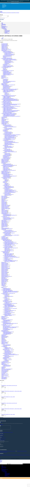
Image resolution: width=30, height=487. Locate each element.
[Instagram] (0, 448)
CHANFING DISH (5, 71)
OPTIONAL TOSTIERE (8, 359)
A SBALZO (6, 179)
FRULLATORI (5, 80)
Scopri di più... (1, 424)
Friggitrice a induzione (4, 200)
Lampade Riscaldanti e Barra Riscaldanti (7, 228)
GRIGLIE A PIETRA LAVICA (7, 150)
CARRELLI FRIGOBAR (6, 105)
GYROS (4, 152)
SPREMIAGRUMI (5, 82)
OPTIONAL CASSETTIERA (8, 194)
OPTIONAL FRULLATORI (8, 352)
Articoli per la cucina (7, 30)
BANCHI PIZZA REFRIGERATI (7, 174)
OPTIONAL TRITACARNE (8, 249)
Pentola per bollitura (4, 316)
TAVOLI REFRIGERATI (6, 289)
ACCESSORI (5, 67)
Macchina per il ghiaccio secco (5, 267)
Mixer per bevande (4, 282)
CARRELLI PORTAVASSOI (7, 103)
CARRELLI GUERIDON (6, 97)
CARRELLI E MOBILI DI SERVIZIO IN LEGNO (8, 95)
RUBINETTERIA (5, 185)
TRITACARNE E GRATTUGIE (7, 247)
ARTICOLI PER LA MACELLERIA (6, 58)
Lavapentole (3, 236)
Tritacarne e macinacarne (5, 374)
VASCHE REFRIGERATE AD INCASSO (8, 115)
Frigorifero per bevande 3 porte (5, 208)
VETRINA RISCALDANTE (7, 169)
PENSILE (4, 182)
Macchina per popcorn (4, 270)
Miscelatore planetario (4, 281)
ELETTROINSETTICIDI (6, 64)
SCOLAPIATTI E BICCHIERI (7, 112)
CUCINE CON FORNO (8, 128)
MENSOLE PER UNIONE (6, 101)
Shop (2, 23)
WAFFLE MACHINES (6, 158)
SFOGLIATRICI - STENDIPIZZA (9, 261)
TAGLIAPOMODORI (6, 329)
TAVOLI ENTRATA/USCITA (7, 235)
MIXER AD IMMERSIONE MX (9, 305)
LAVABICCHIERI (7, 233)
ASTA (5, 92)
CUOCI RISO (5, 130)
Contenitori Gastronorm (4, 123)
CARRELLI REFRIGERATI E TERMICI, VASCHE (8, 113)
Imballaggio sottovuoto (4, 223)
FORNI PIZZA (5, 140)
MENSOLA (4, 181)
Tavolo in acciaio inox (4, 370)
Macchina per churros (4, 263)
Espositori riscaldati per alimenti (5, 171)
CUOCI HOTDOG (5, 129)
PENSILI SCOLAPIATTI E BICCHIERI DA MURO (10, 111)
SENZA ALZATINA (7, 195)
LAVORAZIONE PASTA (5, 251)
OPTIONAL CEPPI (7, 62)
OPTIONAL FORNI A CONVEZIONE (10, 138)
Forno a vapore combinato (5, 197)
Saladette (3, 338)
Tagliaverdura (3, 367)
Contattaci (4, 5)
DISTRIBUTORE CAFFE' (6, 72)
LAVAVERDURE (5, 300)
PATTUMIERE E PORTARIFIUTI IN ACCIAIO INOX (10, 291)
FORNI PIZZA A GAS (8, 143)
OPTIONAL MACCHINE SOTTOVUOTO (10, 303)
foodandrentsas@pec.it (2, 439)
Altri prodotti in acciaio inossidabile (6, 49)
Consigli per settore (4, 28)
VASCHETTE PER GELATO (7, 57)
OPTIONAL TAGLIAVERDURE (9, 312)
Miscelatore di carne (4, 280)
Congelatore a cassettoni (5, 121)
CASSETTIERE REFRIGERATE (7, 333)
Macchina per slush (4, 271)
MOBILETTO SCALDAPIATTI (7, 166)
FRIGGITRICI (5, 145)
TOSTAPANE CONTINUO (6, 157)
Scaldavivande (3, 339)
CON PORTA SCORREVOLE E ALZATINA (10, 191)
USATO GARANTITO (5, 375)
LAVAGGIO (3, 229)
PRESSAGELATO (5, 355)
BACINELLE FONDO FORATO (9, 52)
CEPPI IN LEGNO (7, 60)
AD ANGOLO (6, 188)
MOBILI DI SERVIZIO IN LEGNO (7, 98)
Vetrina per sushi (4, 377)
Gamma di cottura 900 (4, 212)
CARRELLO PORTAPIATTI (7, 109)
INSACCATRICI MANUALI (7, 240)
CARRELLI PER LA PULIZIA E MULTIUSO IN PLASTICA (11, 106)
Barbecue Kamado (4, 83)
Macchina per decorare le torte (5, 266)
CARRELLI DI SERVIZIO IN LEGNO (8, 96)
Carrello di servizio (4, 117)
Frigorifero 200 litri (4, 202)
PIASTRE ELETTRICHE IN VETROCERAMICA (11, 354)
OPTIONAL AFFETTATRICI (8, 296)
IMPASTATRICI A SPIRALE (8, 254)
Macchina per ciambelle (4, 264)
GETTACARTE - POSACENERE (7, 290)
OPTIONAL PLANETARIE (8, 258)
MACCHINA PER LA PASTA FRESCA (8, 255)
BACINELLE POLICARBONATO (9, 54)
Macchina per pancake (4, 269)
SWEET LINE (3, 364)
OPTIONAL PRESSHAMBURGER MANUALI (11, 243)
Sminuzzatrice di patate (4, 343)
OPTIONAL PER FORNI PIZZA (9, 144)
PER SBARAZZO (5, 85)
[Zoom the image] (15, 422)
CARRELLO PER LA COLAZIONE (8, 90)
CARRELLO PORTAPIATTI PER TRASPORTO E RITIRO (11, 110)
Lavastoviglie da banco (4, 238)
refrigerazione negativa (4, 336)
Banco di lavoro (4, 76)
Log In (3, 7)
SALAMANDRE (5, 156)
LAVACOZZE (6, 307)
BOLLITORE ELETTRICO (6, 124)
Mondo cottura (3, 283)
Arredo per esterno (7, 33)
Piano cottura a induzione (5, 317)
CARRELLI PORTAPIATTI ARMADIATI (8, 107)
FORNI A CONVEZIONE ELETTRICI (10, 137)
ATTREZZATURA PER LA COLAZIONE (7, 70)
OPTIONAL (3, 285)
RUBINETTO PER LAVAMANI (9, 187)
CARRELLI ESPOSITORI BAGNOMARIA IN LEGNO (10, 99)
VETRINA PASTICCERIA (6, 218)
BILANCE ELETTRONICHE (7, 55)
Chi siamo (4, 4)
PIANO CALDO (5, 167)
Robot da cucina (4, 337)
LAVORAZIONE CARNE (5, 239)
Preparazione (3, 324)
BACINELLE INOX (7, 53)
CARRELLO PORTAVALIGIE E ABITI (8, 91)
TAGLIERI (6, 63)
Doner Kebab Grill (4, 162)
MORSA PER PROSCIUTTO (7, 56)
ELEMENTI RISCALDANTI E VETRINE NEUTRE (8, 165)
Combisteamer (3, 119)
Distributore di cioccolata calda (5, 161)
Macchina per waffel (4, 273)
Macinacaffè (3, 277)
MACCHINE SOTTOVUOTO (7, 301)
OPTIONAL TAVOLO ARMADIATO (9, 192)
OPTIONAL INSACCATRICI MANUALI (10, 242)
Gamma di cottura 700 (4, 211)
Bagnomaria (3, 75)
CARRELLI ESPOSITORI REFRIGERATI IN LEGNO (10, 100)
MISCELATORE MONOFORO (9, 186)
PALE (4, 68)
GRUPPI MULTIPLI (7, 351)
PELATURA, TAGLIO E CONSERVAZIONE (7, 293)
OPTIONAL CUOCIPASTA (8, 133)
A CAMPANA (6, 302)
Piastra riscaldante (4, 318)
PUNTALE (6, 94)
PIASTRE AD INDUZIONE (6, 155)
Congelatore (3, 120)
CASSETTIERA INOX (6, 175)
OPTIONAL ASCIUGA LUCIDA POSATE (10, 231)
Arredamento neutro (7, 31)
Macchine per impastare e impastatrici (6, 276)
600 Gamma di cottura (4, 43)
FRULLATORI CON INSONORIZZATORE (9, 81)
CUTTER (4, 297)
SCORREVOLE (7, 184)
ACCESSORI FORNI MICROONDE (9, 139)
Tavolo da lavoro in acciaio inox (5, 369)
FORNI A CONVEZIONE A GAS (9, 136)
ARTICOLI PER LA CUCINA (5, 50)
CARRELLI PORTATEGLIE (7, 102)
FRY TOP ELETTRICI (8, 149)
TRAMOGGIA (5, 292)
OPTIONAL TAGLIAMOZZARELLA (10, 310)
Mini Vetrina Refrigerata (5, 279)
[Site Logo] (9, 12)
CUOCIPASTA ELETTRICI (8, 132)
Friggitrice (3, 199)
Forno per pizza (3, 198)
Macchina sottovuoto (4, 275)
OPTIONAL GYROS (7, 154)
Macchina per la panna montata (5, 268)
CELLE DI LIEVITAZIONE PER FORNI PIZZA (11, 142)
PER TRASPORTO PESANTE (7, 86)
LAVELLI (4, 178)
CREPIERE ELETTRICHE (8, 348)
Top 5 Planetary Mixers (4, 373)
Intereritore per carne (4, 226)
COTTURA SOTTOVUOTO (7, 125)
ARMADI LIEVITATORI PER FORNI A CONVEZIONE (12, 134)
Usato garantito (3, 27)
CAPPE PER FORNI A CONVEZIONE (10, 135)
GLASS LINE (3, 216)
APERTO (6, 180)
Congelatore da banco (4, 122)
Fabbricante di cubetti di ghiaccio (6, 172)
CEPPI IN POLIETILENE (8, 61)
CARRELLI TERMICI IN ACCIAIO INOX (8, 114)
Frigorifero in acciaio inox (5, 206)
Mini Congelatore (4, 278)
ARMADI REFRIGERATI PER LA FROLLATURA (10, 323)
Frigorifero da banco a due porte (5, 205)
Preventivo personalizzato (4, 26)
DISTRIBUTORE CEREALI (7, 73)
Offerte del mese (4, 284)
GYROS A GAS (7, 153)
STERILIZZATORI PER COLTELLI (8, 66)
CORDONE (6, 93)
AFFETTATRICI (5, 294)
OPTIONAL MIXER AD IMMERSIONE (10, 306)
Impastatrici (6, 32)
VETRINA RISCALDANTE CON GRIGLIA (9, 170)
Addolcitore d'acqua (4, 46)
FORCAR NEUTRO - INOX (5, 177)
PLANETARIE (7, 259)
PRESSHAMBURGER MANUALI (9, 244)
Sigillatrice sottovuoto (4, 342)
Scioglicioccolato (4, 340)
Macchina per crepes (4, 265)
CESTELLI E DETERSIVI (6, 232)
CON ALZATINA (7, 193)
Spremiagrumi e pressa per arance (6, 362)
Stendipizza (3, 363)
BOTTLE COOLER (5, 217)
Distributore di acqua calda (5, 160)
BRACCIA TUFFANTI (6, 326)
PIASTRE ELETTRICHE (6, 353)
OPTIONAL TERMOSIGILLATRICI (9, 314)
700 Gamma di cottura (4, 44)
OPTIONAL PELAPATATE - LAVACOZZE (10, 308)
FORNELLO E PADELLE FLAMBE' (8, 74)
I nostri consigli (5, 471)
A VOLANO (6, 295)
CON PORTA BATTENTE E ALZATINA (10, 190)
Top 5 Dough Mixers (4, 371)
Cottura (6, 29)
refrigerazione (3, 335)
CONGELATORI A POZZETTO (7, 164)
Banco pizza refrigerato (4, 77)
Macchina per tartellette (4, 272)
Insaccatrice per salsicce (4, 225)
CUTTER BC (6, 298)
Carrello (4, 6)
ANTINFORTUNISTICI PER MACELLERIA (9, 59)
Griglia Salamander (4, 221)
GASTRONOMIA (4, 213)
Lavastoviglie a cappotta (5, 237)
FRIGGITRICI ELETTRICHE (8, 146)
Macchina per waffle (4, 274)
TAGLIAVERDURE (7, 313)
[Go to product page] (16, 383)
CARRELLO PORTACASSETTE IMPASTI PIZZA (9, 108)
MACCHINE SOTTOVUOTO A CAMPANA (9, 327)
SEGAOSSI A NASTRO (8, 246)
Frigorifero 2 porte (4, 201)
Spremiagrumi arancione (5, 361)
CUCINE (4, 127)
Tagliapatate (3, 366)
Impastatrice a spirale (4, 224)
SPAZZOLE (4, 69)
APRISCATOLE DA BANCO (7, 51)
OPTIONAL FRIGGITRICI (8, 147)
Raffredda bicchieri (4, 334)
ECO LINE (3, 163)
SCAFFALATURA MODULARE (7, 65)
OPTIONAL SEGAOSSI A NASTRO (9, 245)
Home (2, 22)
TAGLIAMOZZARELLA (6, 309)
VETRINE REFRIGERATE (6, 176)
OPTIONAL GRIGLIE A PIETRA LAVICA (10, 151)
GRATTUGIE (6, 248)
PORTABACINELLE (6, 87)
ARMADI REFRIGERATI (6, 214)
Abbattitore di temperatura (5, 45)
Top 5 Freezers (3, 372)
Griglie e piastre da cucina (5, 222)
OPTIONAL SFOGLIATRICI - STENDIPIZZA (11, 260)
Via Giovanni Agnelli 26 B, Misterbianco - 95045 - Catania (6, 432)
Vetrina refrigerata (4, 378)
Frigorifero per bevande (4, 207)
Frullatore (3, 209)
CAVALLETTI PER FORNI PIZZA (9, 141)
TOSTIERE (6, 360)
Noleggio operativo (4, 24)
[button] (1, 14)
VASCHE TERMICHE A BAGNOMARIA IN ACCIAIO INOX (11, 116)
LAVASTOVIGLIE (7, 234)
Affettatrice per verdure (4, 48)
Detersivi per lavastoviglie (5, 159)
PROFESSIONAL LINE (5, 331)
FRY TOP (4, 148)
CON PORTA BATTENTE (8, 189)
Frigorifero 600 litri (4, 203)
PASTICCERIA (4, 287)
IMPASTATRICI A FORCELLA (9, 253)
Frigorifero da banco (4, 204)
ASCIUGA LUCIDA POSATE (9, 230)
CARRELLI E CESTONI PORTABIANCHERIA (9, 104)
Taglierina (3, 368)
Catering (3, 118)
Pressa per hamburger (4, 330)
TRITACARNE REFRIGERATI (9, 250)
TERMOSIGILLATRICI (8, 315)
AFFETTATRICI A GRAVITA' (7, 325)
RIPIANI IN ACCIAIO (6, 88)
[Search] (8, 16)
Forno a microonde (4, 196)
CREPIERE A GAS (7, 347)
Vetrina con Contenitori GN (5, 376)
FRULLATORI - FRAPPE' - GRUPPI (8, 349)
